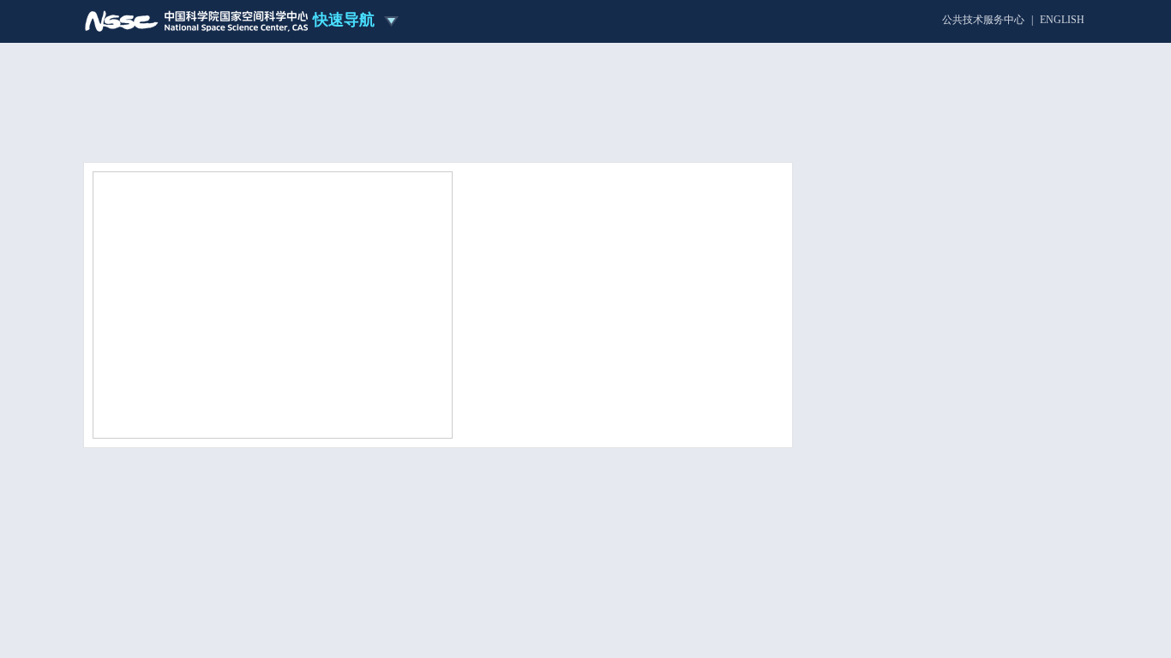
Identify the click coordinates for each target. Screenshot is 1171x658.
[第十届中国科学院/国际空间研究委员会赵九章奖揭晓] (272, 303)
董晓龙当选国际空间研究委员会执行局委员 (574, 338)
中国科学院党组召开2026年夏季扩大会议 (569, 360)
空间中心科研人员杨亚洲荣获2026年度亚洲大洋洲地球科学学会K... (712, 533)
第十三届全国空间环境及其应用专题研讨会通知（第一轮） (946, 568)
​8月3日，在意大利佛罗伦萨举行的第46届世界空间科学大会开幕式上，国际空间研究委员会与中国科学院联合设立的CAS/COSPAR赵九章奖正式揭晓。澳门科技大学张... (621, 283)
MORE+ (755, 428)
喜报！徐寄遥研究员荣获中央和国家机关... (572, 404)
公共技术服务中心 (983, 20)
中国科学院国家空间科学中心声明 (932, 514)
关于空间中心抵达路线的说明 (921, 535)
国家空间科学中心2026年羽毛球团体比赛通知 (945, 611)
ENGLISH (1062, 20)
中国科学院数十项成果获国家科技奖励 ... (569, 382)
